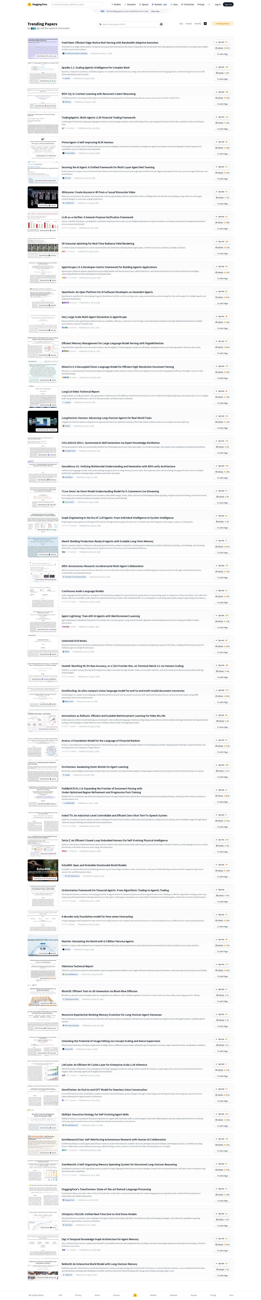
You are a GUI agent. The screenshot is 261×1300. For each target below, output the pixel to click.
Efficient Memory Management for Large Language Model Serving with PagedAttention (113, 343)
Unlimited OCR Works (74, 640)
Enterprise (189, 4)
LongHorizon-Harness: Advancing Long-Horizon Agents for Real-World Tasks (107, 418)
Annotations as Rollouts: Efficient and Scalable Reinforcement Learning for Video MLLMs (114, 715)
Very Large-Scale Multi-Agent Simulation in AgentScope (94, 317)
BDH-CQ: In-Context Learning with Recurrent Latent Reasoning (99, 93)
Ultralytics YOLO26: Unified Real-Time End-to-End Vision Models (99, 1214)
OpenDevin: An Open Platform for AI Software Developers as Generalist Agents (107, 292)
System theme (38, 1295)
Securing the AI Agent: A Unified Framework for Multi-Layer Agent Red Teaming (108, 167)
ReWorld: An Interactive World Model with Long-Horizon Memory (99, 1264)
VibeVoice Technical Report (77, 966)
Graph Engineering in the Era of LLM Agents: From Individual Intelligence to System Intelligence (118, 517)
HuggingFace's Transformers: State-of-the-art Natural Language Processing (106, 1189)
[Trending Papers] (205, 23)
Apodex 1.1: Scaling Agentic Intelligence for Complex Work (96, 67)
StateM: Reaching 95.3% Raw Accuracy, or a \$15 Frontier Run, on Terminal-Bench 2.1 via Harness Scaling (123, 666)
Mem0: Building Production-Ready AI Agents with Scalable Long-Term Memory (107, 541)
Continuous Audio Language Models (83, 591)
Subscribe (155, 11)
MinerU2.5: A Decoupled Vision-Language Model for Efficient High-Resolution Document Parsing (118, 366)
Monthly (198, 23)
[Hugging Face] (135, 1295)
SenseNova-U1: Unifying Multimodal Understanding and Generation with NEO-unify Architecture (118, 466)
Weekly (189, 23)
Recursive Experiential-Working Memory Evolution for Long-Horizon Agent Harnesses (112, 1014)
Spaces (145, 4)
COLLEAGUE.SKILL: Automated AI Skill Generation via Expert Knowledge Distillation (111, 442)
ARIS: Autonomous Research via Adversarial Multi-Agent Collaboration (102, 566)
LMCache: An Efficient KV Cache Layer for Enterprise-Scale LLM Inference (104, 1064)
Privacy (78, 1295)
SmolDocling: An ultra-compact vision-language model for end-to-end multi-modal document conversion (123, 690)
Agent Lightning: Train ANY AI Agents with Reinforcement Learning (101, 616)
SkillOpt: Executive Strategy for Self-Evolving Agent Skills (95, 1114)
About (97, 1295)
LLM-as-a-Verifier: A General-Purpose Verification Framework (97, 217)
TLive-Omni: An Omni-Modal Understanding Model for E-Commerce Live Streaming (110, 491)
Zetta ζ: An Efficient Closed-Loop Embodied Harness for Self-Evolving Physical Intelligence (115, 840)
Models (117, 4)
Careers (116, 1295)
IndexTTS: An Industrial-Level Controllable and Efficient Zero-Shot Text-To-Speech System (114, 815)
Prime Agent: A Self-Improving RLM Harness (87, 142)
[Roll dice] (161, 24)
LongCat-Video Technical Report (80, 391)
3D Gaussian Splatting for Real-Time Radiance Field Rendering (98, 243)
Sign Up (228, 4)
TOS (60, 1295)
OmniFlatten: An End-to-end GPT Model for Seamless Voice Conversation (104, 1089)
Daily (181, 23)
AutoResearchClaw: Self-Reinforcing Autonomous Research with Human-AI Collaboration (114, 1139)
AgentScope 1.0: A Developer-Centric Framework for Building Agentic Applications (109, 267)
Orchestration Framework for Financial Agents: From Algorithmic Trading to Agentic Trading (115, 890)
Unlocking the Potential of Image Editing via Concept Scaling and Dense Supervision (111, 1041)
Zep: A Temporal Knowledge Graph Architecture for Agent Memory (100, 1239)
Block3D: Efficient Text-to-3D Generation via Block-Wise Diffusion (99, 991)
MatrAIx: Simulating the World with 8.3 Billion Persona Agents (98, 941)
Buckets (160, 4)
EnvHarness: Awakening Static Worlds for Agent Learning (95, 766)
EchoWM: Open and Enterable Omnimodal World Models (94, 865)
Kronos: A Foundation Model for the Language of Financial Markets (101, 740)
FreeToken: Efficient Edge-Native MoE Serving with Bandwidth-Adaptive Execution (110, 42)
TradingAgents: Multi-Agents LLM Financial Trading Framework (99, 117)
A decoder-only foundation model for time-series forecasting (97, 916)
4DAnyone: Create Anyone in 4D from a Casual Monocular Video (98, 192)
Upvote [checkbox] (222, 42)
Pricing (200, 4)
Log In (218, 4)
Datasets (131, 4)
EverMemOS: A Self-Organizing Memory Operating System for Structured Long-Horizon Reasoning (119, 1164)
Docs (175, 4)
